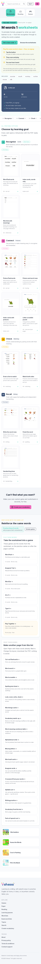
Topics (4, 922)
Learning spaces (7, 912)
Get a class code (9, 42)
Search (4, 925)
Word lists (5, 916)
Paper (4, 906)
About (3, 937)
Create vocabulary (8, 928)
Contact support (7, 947)
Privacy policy (6, 940)
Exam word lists (7, 919)
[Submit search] (24, 4)
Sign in (30, 4)
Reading (4, 909)
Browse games (30, 529)
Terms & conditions (8, 943)
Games (4, 903)
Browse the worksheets (28, 42)
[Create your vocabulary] (37, 3)
